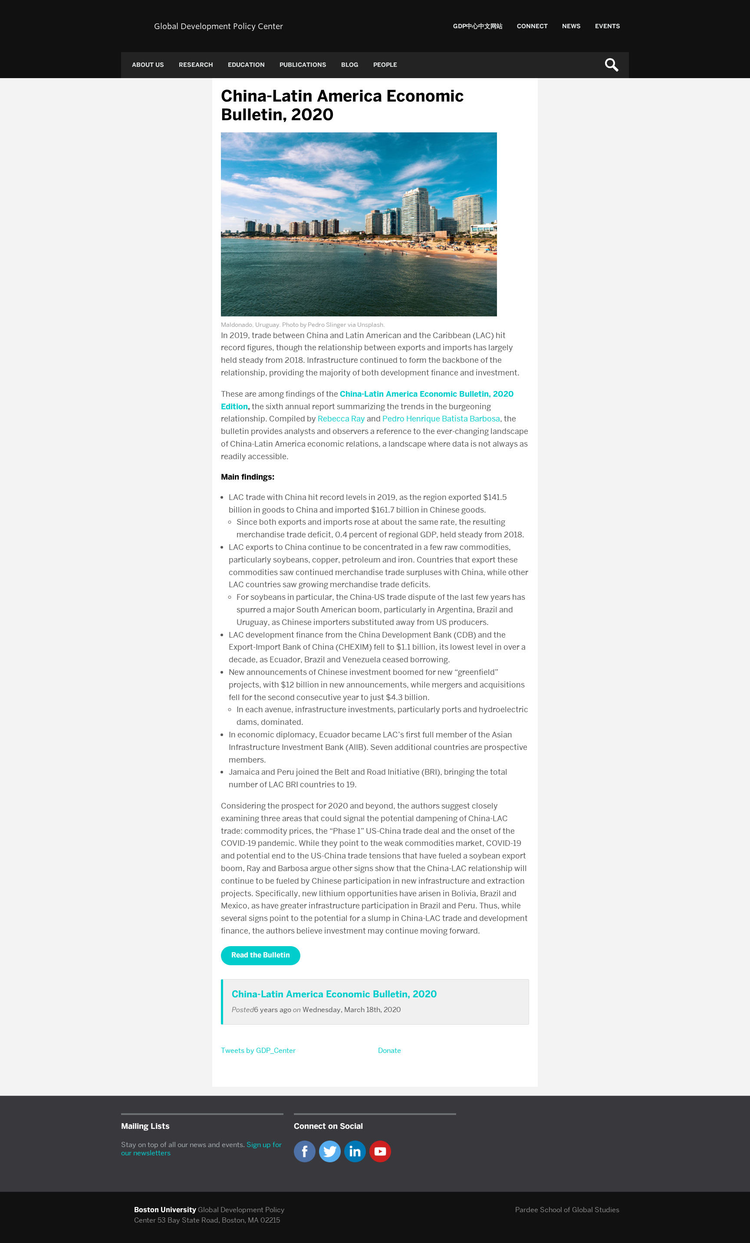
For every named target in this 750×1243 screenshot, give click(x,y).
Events (607, 26)
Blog (350, 65)
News (571, 26)
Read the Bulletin (260, 955)
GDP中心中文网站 (478, 26)
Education (246, 65)
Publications (303, 65)
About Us (148, 65)
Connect (532, 26)
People (385, 65)
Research (196, 65)
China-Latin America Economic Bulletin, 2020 (334, 994)
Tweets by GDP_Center (258, 1050)
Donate (389, 1050)
